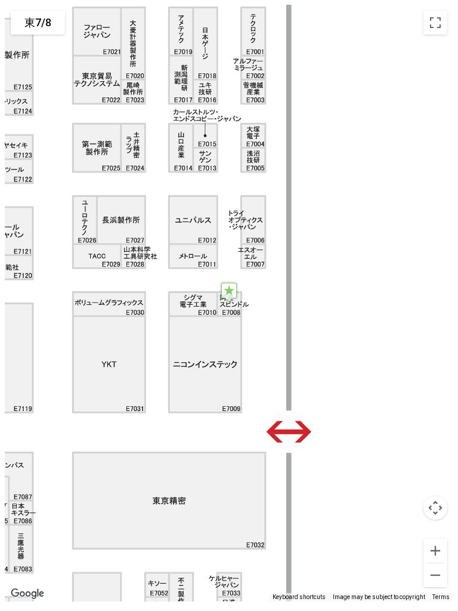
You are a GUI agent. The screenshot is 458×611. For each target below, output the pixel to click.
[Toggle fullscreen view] (435, 23)
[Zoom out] (435, 575)
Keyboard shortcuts (299, 597)
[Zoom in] (435, 551)
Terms (441, 597)
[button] (229, 292)
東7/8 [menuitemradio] (37, 22)
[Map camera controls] (435, 508)
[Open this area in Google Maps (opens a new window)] (27, 593)
